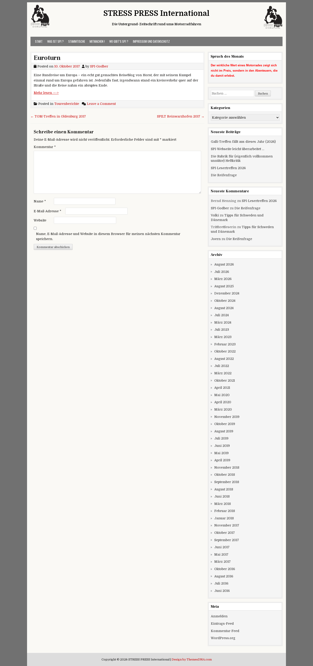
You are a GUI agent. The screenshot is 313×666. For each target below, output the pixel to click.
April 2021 (222, 387)
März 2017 (222, 561)
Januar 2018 (224, 518)
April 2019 (222, 460)
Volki (215, 215)
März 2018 (222, 504)
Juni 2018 (222, 496)
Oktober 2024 (224, 300)
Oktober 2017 (224, 532)
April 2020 (222, 402)
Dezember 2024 (226, 293)
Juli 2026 (221, 272)
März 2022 (222, 373)
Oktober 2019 (224, 424)
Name (40, 201)
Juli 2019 (221, 438)
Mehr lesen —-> (46, 93)
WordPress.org (223, 638)
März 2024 (222, 322)
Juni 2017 (222, 547)
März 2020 (223, 409)
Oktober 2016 (224, 569)
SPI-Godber (99, 66)
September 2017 (226, 540)
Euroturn (47, 58)
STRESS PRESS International (156, 13)
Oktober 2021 (224, 380)
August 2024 (223, 308)
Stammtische (76, 41)
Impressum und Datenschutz (151, 41)
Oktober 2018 (224, 474)
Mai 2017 (221, 554)
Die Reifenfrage (224, 175)
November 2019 (226, 417)
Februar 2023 (225, 344)
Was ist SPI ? (55, 41)
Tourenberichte (66, 104)
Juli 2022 (221, 366)
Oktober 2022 (225, 351)
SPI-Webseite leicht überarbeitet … (237, 149)
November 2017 (226, 525)
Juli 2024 (221, 315)
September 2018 (226, 482)
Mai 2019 (221, 453)
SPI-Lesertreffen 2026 (228, 168)
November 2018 (226, 467)
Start (39, 41)
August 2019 (223, 431)
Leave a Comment (101, 104)
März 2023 (222, 337)
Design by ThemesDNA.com (192, 659)
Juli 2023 (221, 329)
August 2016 (223, 576)
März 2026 (223, 279)
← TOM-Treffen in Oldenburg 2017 (58, 116)
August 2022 (224, 359)
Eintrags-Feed (222, 623)
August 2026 (224, 264)
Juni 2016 (222, 591)
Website (40, 220)
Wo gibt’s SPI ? (118, 41)
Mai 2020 (222, 395)
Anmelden (219, 616)
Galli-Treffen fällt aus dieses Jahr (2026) (243, 141)
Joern (216, 239)
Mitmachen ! (97, 41)
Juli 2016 (221, 583)
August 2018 (223, 489)
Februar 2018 (224, 511)
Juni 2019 (222, 446)
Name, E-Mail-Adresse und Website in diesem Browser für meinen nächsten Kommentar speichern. (108, 236)
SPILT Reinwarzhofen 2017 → (180, 116)
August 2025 (224, 286)
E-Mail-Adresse (47, 211)
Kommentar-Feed (225, 631)
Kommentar (45, 147)
